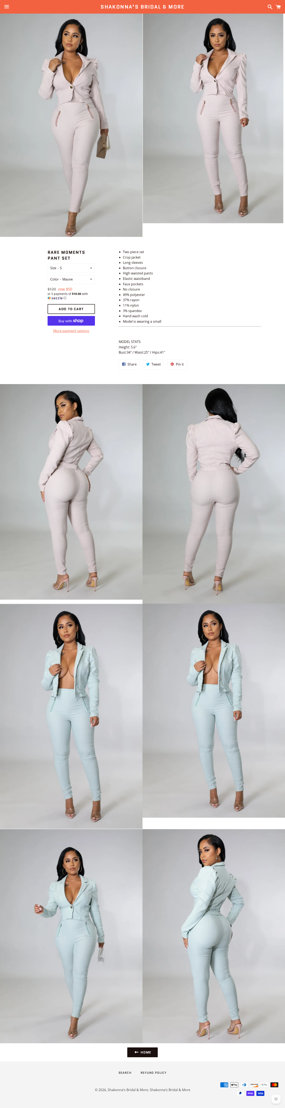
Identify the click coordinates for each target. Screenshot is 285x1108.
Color (54, 279)
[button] (71, 296)
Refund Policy (153, 1073)
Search (125, 1073)
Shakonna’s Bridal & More (142, 6)
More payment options (71, 331)
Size (53, 268)
